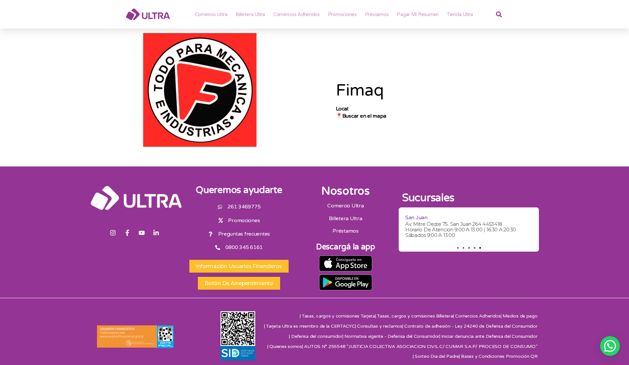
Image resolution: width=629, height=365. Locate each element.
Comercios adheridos (296, 14)
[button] (457, 248)
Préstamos (377, 14)
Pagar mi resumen (418, 14)
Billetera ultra (250, 14)
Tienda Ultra (460, 14)
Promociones (342, 14)
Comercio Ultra (211, 14)
